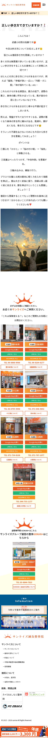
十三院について (12, 413)
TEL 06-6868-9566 (12, 362)
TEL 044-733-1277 (24, 501)
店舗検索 (36, 5)
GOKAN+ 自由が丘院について (24, 587)
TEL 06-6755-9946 (12, 408)
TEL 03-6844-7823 (24, 582)
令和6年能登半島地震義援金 (15, 662)
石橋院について (12, 459)
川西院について (36, 459)
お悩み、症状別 (10, 677)
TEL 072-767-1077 (36, 455)
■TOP (4, 13)
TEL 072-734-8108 (12, 455)
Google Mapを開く (12, 350)
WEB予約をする (12, 358)
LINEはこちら (12, 354)
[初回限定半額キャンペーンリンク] (24, 732)
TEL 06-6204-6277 (36, 362)
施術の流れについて (12, 653)
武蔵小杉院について (24, 506)
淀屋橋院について (36, 367)
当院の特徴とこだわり (13, 682)
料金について (9, 657)
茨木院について (36, 413)
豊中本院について (12, 367)
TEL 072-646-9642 (36, 408)
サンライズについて (12, 649)
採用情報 (8, 666)
